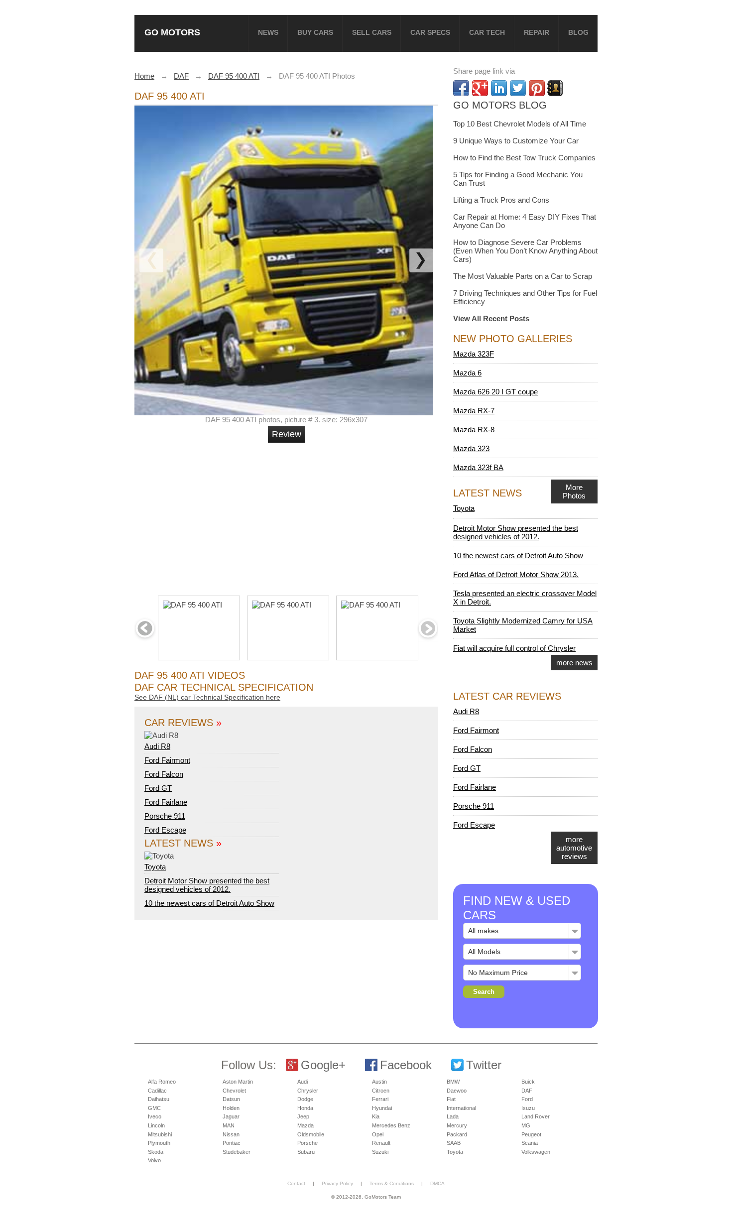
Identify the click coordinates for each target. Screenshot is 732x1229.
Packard (457, 1134)
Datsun (231, 1099)
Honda (305, 1108)
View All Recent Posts (491, 318)
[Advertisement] (287, 515)
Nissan (231, 1134)
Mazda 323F (473, 354)
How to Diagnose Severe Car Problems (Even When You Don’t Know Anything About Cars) (525, 250)
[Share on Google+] (480, 88)
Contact (296, 1183)
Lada (453, 1116)
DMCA (437, 1183)
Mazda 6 (467, 373)
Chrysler (307, 1091)
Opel (377, 1134)
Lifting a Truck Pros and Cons (501, 200)
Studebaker (236, 1152)
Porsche (307, 1143)
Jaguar (231, 1116)
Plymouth (159, 1143)
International (461, 1108)
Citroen (380, 1091)
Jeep (303, 1116)
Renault (381, 1143)
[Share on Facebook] (461, 88)
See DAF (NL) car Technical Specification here (207, 697)
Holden (231, 1108)
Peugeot (531, 1134)
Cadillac (157, 1091)
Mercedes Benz (391, 1125)
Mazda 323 (471, 448)
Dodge (305, 1099)
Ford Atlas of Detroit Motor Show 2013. (516, 574)
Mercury (457, 1125)
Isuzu (528, 1108)
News (268, 32)
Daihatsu (158, 1099)
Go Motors (172, 32)
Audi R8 (157, 746)
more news (574, 662)
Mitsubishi (160, 1134)
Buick (528, 1082)
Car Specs (430, 32)
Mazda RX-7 (473, 410)
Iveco (154, 1116)
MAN (229, 1125)
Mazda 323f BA (478, 467)
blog (578, 32)
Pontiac (232, 1143)
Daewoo (457, 1091)
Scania (529, 1143)
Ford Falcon (163, 774)
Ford (527, 1099)
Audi (302, 1082)
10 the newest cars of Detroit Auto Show (209, 903)
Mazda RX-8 (473, 429)
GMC (154, 1108)
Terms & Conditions (391, 1183)
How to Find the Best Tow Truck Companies (524, 157)
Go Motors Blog (500, 105)
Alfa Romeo (162, 1082)
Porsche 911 (164, 816)
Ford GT (158, 788)
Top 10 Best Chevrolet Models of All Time (519, 124)
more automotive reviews (574, 847)
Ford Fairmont (167, 760)
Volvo (154, 1160)
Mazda (305, 1125)
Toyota (155, 866)
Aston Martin (238, 1082)
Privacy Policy (337, 1183)
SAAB (454, 1143)
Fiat (451, 1099)
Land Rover (535, 1116)
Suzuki (380, 1152)
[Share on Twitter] (518, 88)
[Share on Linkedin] (499, 88)
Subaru (306, 1152)
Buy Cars (315, 32)
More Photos (574, 491)
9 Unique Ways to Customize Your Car (516, 140)
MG (525, 1125)
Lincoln (156, 1125)
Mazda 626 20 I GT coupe (495, 391)
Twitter (483, 1065)
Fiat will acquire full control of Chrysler (514, 648)
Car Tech (487, 32)
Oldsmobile (310, 1134)
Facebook (406, 1065)
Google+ (323, 1065)
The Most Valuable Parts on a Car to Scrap (522, 276)
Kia (375, 1116)
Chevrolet (234, 1091)
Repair (536, 32)
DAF (526, 1091)
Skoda (155, 1152)
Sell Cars (371, 32)
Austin (379, 1082)
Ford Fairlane (165, 802)
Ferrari (380, 1099)
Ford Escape (165, 830)
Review (286, 434)
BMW (453, 1082)
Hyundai (382, 1108)
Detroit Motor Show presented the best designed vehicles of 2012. (206, 884)
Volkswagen (535, 1152)
